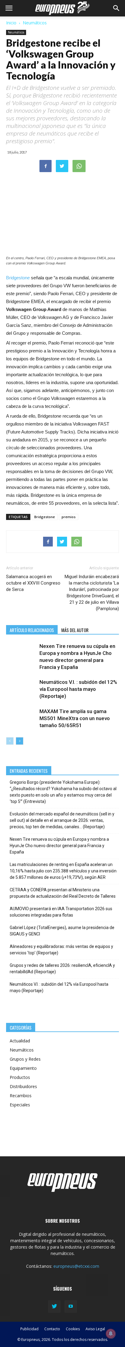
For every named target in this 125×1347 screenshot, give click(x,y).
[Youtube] (71, 1306)
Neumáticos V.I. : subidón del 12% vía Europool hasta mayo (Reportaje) (78, 689)
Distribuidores (23, 1086)
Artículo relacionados (32, 630)
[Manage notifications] (111, 1333)
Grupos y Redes (25, 1059)
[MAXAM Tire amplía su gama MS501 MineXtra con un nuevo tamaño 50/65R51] (21, 718)
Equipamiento (23, 1068)
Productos (20, 1077)
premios (69, 516)
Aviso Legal (95, 1328)
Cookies (73, 1328)
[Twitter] (54, 1306)
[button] (116, 8)
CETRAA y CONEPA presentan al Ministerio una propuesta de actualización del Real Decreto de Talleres (63, 893)
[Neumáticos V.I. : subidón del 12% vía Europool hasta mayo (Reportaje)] (21, 689)
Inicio (11, 23)
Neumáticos (35, 23)
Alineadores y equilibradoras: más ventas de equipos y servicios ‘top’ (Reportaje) (61, 949)
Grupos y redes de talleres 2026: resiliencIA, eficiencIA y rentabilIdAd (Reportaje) (62, 968)
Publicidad (29, 1328)
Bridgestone (18, 277)
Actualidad (20, 1041)
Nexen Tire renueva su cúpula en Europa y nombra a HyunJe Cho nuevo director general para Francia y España (59, 845)
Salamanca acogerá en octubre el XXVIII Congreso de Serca (33, 583)
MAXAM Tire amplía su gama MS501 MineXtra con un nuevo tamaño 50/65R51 (74, 718)
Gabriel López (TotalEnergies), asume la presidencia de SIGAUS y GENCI (62, 930)
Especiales (20, 1105)
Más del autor (75, 630)
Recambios (21, 1095)
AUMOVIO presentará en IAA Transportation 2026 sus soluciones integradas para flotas (61, 911)
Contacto (52, 1328)
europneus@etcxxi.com (76, 1266)
